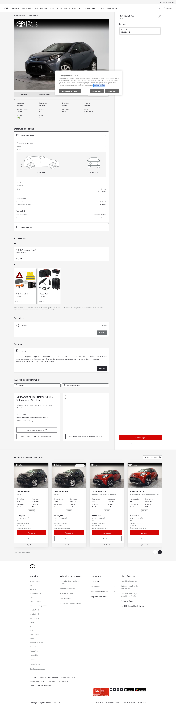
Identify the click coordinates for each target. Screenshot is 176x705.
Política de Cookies (129, 702)
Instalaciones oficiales (99, 591)
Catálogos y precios (37, 669)
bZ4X (32, 626)
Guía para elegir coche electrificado (129, 587)
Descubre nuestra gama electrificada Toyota (130, 594)
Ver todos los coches (151, 457)
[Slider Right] (46, 475)
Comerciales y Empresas (94, 8)
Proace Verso (35, 646)
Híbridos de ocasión (67, 588)
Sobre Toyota (112, 8)
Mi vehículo (95, 581)
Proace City (34, 651)
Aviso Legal (99, 702)
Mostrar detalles (21, 252)
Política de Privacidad (99, 85)
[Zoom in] (65, 395)
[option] (61, 329)
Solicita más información (140, 443)
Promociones (35, 664)
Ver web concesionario (39, 430)
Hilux (32, 638)
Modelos (15, 8)
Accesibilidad (142, 702)
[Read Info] (28, 518)
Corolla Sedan (35, 601)
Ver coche (31, 533)
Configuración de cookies (69, 91)
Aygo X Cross (35, 581)
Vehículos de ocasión (30, 8)
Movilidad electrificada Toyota (132, 606)
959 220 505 (22, 414)
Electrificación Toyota (129, 581)
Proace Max (34, 655)
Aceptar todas (112, 91)
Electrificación (77, 8)
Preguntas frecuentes (99, 596)
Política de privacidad (113, 702)
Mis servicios (95, 586)
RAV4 (32, 622)
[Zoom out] (65, 398)
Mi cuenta (169, 8)
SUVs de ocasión (66, 593)
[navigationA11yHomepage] (6, 8)
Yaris (31, 585)
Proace (32, 659)
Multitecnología (127, 601)
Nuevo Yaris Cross (37, 593)
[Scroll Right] (160, 552)
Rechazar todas (96, 91)
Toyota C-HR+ (35, 614)
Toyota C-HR (34, 610)
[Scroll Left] (155, 552)
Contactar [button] (31, 538)
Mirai (31, 630)
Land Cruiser (34, 634)
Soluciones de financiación (70, 603)
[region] (86, 417)
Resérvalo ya (140, 437)
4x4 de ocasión (66, 598)
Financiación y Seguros (49, 8)
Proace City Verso (36, 642)
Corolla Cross (35, 618)
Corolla (32, 597)
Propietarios (65, 8)
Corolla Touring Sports (38, 605)
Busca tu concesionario (167, 2)
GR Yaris (33, 589)
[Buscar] (159, 8)
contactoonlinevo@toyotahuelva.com (31, 417)
